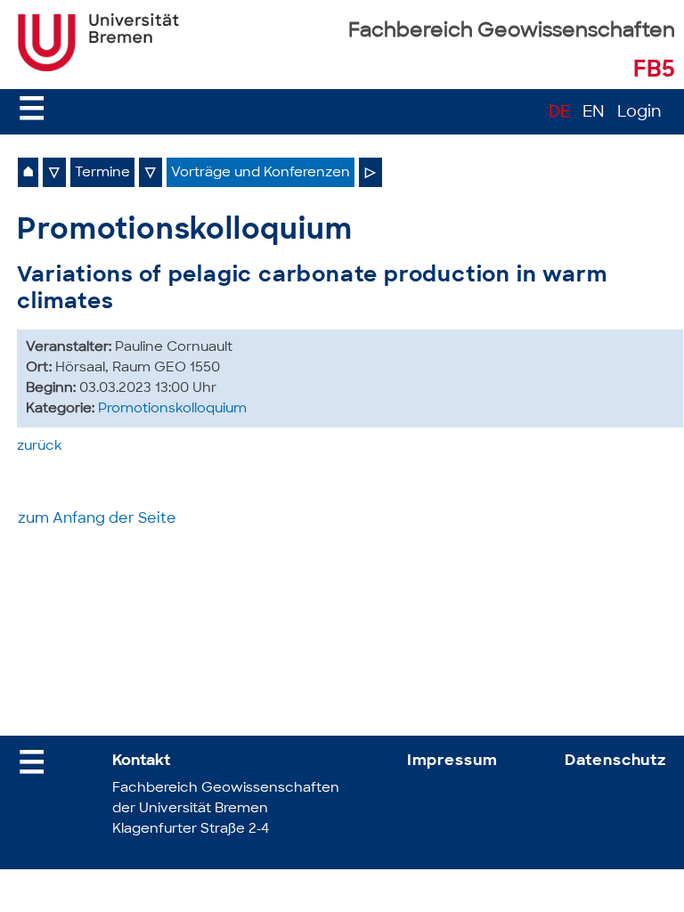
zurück (39, 446)
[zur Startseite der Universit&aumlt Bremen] (98, 68)
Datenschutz (615, 761)
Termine (102, 173)
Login (639, 113)
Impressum (452, 761)
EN (593, 113)
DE (559, 113)
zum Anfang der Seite (97, 519)
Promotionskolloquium (172, 409)
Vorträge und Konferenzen (260, 173)
